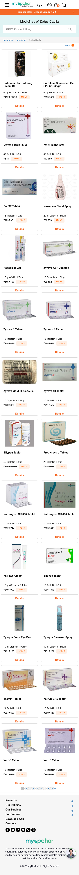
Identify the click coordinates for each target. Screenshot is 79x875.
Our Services (13, 809)
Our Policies (13, 805)
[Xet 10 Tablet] (59, 741)
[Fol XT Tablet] (19, 187)
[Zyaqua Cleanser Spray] (59, 618)
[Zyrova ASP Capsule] (59, 248)
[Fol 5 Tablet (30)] (59, 125)
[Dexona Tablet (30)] (19, 125)
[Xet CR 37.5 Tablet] (59, 679)
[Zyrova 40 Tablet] (59, 371)
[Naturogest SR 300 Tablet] (19, 495)
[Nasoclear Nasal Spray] (59, 187)
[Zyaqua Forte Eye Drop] (19, 618)
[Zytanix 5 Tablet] (59, 310)
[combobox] (39, 29)
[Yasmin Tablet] (19, 679)
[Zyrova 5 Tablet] (19, 310)
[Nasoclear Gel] (19, 248)
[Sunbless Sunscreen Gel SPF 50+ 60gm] (59, 64)
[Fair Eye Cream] (19, 556)
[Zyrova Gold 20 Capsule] (19, 371)
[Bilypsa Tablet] (19, 433)
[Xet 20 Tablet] (19, 741)
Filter (67, 45)
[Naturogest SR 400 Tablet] (59, 495)
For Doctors (13, 814)
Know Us (11, 800)
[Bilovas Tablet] (59, 556)
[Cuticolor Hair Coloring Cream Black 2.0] (19, 64)
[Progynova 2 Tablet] (59, 433)
